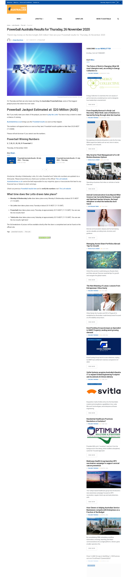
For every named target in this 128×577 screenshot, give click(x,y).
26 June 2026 (104, 335)
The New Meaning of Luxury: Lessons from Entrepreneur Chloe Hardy (103, 287)
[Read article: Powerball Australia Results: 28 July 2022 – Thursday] (11, 160)
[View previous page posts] (42, 169)
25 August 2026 (104, 117)
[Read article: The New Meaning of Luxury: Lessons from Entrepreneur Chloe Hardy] (103, 302)
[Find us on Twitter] (120, 2)
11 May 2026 (103, 379)
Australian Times (93, 206)
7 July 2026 (104, 206)
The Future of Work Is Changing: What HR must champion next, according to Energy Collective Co (103, 68)
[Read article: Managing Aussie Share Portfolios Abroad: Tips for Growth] (103, 260)
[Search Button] (118, 18)
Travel (59, 19)
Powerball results (38, 122)
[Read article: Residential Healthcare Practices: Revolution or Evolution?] (103, 435)
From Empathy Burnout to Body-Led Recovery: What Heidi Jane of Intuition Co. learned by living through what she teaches (103, 112)
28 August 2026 (104, 73)
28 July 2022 (22, 162)
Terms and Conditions (26, 2)
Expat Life (79, 19)
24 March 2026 (104, 559)
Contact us (36, 2)
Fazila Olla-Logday (94, 160)
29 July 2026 (105, 160)
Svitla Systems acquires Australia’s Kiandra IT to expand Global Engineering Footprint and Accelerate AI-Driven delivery (103, 374)
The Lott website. (62, 179)
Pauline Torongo (93, 73)
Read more (92, 104)
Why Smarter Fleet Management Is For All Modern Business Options (102, 156)
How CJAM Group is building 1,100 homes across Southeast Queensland (103, 555)
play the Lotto (53, 115)
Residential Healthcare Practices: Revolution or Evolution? (99, 420)
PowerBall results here (28, 189)
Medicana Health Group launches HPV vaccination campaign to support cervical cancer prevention (102, 463)
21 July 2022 (61, 162)
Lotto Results (15, 25)
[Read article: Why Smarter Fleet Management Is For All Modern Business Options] (103, 171)
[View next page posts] (46, 169)
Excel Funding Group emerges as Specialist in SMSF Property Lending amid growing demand (103, 330)
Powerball (29, 25)
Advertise (9, 2)
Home (8, 25)
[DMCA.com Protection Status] (44, 237)
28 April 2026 (104, 468)
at (89, 253)
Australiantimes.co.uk (14, 122)
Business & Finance (94, 78)
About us (16, 2)
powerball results (17, 231)
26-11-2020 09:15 (31, 40)
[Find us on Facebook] (117, 2)
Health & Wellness (94, 472)
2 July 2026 (105, 248)
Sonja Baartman (18, 40)
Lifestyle (38, 19)
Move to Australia (103, 19)
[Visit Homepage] (17, 9)
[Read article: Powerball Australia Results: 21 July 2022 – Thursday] (50, 160)
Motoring (91, 164)
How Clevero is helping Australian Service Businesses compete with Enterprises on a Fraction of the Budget (103, 510)
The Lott (23, 25)
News (19, 19)
